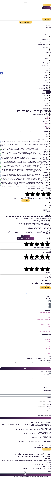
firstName (49, 471)
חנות (49, 326)
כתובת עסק (48, 118)
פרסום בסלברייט (46, 328)
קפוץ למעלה (48, 371)
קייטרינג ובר (47, 353)
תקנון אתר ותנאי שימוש (45, 312)
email (24, 471)
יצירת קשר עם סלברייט (45, 331)
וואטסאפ (48, 127)
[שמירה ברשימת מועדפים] (50, 120)
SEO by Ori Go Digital (46, 374)
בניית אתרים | (48, 377)
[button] (47, 5)
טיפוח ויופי (48, 344)
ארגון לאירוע (47, 339)
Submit (25, 417)
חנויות (49, 341)
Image (49, 415)
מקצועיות (49, 406)
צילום (49, 350)
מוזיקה (48, 346)
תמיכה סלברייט (47, 373)
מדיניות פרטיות (47, 315)
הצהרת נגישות (47, 321)
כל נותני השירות (46, 337)
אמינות (49, 401)
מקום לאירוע (47, 348)
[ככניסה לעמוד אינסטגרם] (50, 306)
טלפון (48, 117)
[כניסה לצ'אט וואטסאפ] (50, 304)
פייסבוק (48, 126)
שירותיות (49, 404)
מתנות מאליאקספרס (45, 324)
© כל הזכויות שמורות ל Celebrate (44, 371)
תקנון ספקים (47, 317)
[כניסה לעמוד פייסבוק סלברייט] (50, 301)
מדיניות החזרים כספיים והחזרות (43, 319)
